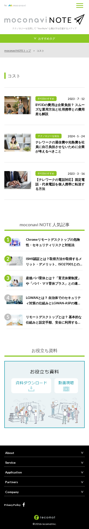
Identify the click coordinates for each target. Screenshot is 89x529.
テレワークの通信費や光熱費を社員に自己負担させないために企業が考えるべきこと (60, 146)
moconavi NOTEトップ (17, 50)
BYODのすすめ (46, 98)
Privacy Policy (12, 505)
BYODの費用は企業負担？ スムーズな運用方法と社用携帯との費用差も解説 (60, 109)
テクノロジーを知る (48, 136)
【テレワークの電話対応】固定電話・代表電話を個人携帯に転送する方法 (60, 184)
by (6, 5)
